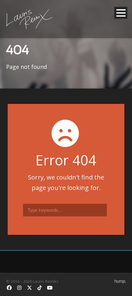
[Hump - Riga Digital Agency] (120, 281)
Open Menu (120, 13)
